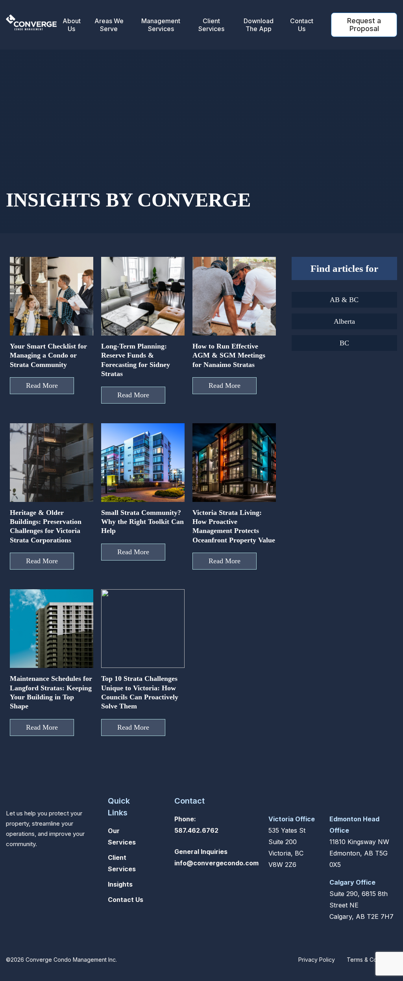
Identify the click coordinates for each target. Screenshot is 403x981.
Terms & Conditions (372, 959)
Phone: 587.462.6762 (196, 824)
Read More (42, 385)
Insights (120, 884)
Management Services (160, 25)
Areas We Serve (109, 25)
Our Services (122, 836)
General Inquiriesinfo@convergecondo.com (216, 857)
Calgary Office (352, 882)
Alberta (344, 321)
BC (344, 343)
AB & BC (344, 300)
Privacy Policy (316, 959)
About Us (72, 25)
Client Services (211, 25)
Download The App (259, 25)
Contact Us (301, 25)
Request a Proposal (364, 25)
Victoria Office (291, 819)
